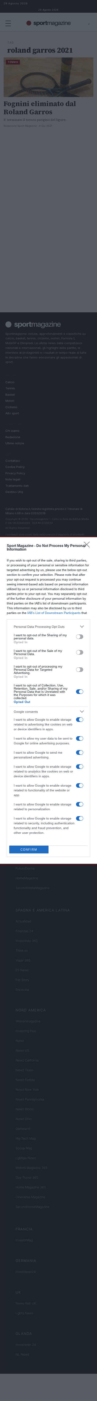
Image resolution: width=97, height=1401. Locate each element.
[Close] (88, 546)
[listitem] (48, 626)
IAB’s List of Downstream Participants (54, 613)
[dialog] (48, 700)
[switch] (79, 636)
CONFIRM (29, 849)
